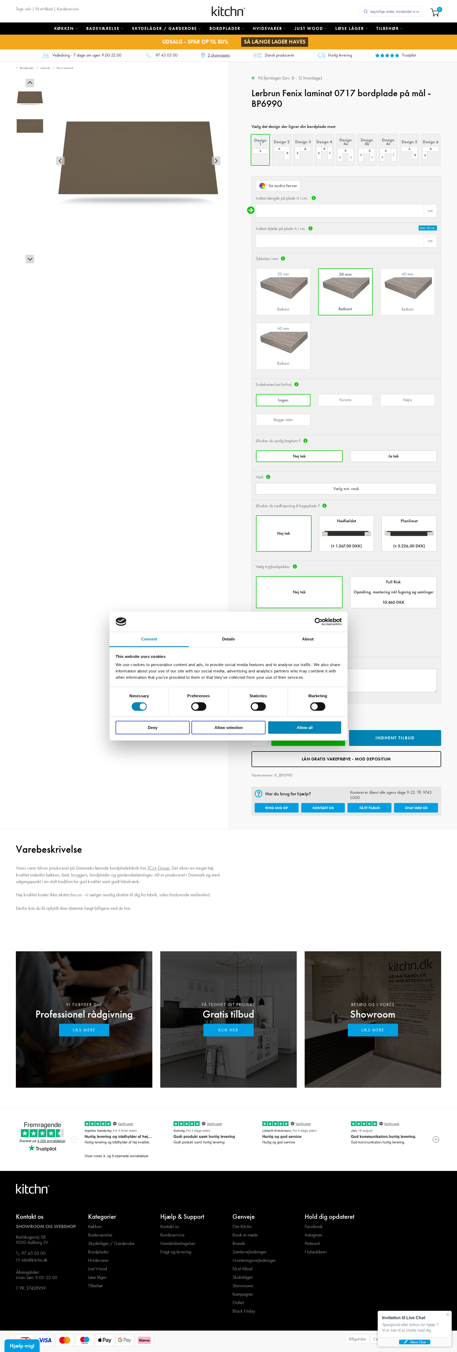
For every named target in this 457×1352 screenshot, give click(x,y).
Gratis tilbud (228, 1014)
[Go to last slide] (30, 83)
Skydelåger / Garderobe (111, 1243)
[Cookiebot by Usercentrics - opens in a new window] (318, 622)
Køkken (95, 1226)
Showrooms (242, 1286)
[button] (30, 98)
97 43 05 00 (166, 55)
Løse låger (97, 1277)
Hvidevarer (98, 1260)
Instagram (313, 1235)
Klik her (228, 1030)
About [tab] (308, 639)
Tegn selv (23, 9)
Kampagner (242, 1294)
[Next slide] (30, 259)
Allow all (305, 727)
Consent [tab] (149, 639)
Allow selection (228, 727)
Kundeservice (68, 9)
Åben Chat (418, 1342)
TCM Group (158, 868)
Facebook (314, 1226)
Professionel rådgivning (84, 1014)
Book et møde (245, 1235)
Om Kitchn (242, 1226)
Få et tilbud (44, 9)
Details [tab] (228, 639)
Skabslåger (242, 1277)
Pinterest (312, 1243)
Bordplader (98, 1252)
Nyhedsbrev (316, 1252)
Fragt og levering (175, 1252)
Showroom (372, 1014)
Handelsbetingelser (177, 1243)
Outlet (238, 1302)
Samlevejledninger (249, 1252)
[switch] (198, 706)
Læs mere (84, 1030)
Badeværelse (100, 1235)
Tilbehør (95, 1286)
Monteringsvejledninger (254, 1260)
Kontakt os (323, 807)
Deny (152, 727)
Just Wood (97, 1269)
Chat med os (416, 807)
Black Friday (243, 1311)
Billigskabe (357, 1339)
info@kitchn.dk (34, 1260)
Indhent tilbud (395, 738)
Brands (238, 1243)
